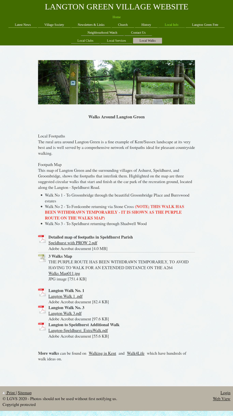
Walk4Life (135, 353)
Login (225, 392)
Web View (221, 398)
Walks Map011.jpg (64, 273)
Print (11, 392)
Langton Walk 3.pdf (65, 313)
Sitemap (25, 392)
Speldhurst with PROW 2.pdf (72, 242)
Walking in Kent (102, 353)
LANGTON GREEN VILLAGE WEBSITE (116, 6)
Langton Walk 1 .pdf (65, 296)
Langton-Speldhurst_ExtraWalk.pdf (78, 330)
